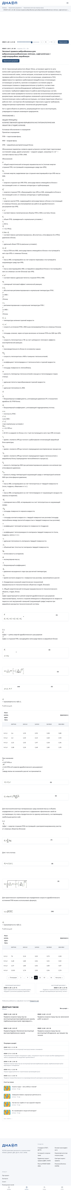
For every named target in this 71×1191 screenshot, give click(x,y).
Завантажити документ (11, 61)
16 (51, 977)
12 (40, 977)
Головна (4, 8)
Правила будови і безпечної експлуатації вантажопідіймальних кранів (19, 1032)
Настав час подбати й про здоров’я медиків (26, 1103)
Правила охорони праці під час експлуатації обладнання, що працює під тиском (53, 1033)
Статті (4, 1182)
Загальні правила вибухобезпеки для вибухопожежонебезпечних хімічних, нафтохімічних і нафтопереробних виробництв (26, 54)
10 (31, 977)
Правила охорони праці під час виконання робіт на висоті (53, 1018)
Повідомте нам (34, 1001)
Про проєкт (5, 1175)
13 (44, 977)
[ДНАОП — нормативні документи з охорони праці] (9, 3)
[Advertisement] (35, 25)
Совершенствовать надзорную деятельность (26, 1095)
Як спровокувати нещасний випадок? (24, 1111)
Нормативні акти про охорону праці (34, 8)
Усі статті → (8, 1118)
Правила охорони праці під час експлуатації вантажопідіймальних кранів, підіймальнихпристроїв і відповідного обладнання (19, 1020)
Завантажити (63, 42)
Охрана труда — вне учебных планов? (24, 1087)
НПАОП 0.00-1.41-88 (9, 48)
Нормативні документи (15, 8)
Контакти (5, 1178)
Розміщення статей (8, 1185)
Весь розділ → (64, 1008)
